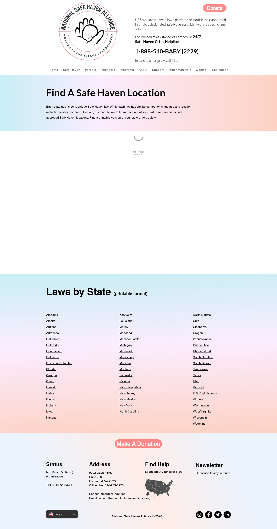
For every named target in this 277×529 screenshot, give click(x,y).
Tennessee (200, 369)
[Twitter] (218, 514)
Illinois (50, 399)
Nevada (124, 381)
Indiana (51, 405)
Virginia (198, 399)
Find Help (157, 464)
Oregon (198, 333)
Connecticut (54, 351)
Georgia (51, 375)
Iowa (49, 411)
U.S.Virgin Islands (205, 393)
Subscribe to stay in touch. (213, 473)
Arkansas (52, 333)
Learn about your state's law (163, 471)
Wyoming (199, 423)
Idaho (50, 393)
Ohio (196, 321)
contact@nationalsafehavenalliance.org (124, 498)
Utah (196, 381)
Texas (197, 375)
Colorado (52, 345)
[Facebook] (208, 514)
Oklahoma (200, 327)
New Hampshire (130, 387)
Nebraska (125, 375)
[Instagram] (199, 514)
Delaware (52, 357)
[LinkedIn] (227, 514)
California (52, 339)
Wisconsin (200, 417)
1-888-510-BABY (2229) (167, 51)
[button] (71, 69)
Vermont (198, 387)
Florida (51, 369)
